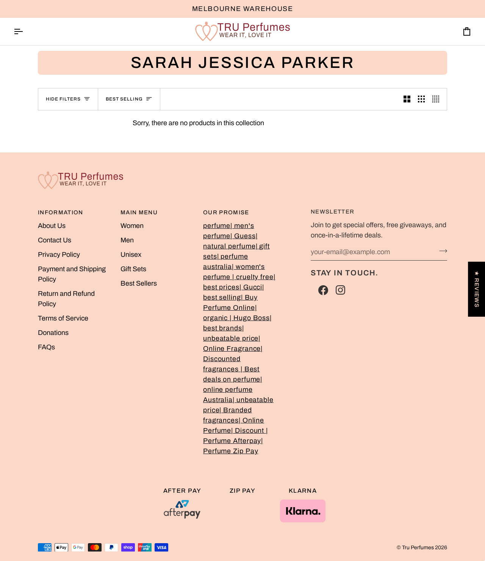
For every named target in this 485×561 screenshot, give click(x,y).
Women (132, 225)
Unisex (130, 254)
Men (127, 240)
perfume (216, 225)
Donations (53, 332)
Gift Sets (133, 269)
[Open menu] (25, 31)
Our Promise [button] (226, 212)
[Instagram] (341, 290)
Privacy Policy (59, 254)
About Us (52, 225)
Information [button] (60, 212)
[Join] (441, 251)
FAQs (46, 347)
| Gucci (250, 287)
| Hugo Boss (250, 318)
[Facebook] (323, 290)
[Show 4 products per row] (438, 99)
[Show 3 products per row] (421, 99)
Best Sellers (138, 283)
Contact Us (54, 240)
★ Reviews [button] (477, 288)
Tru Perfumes (418, 547)
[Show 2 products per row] (407, 99)
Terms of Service (63, 318)
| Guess (242, 236)
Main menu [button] (139, 212)
